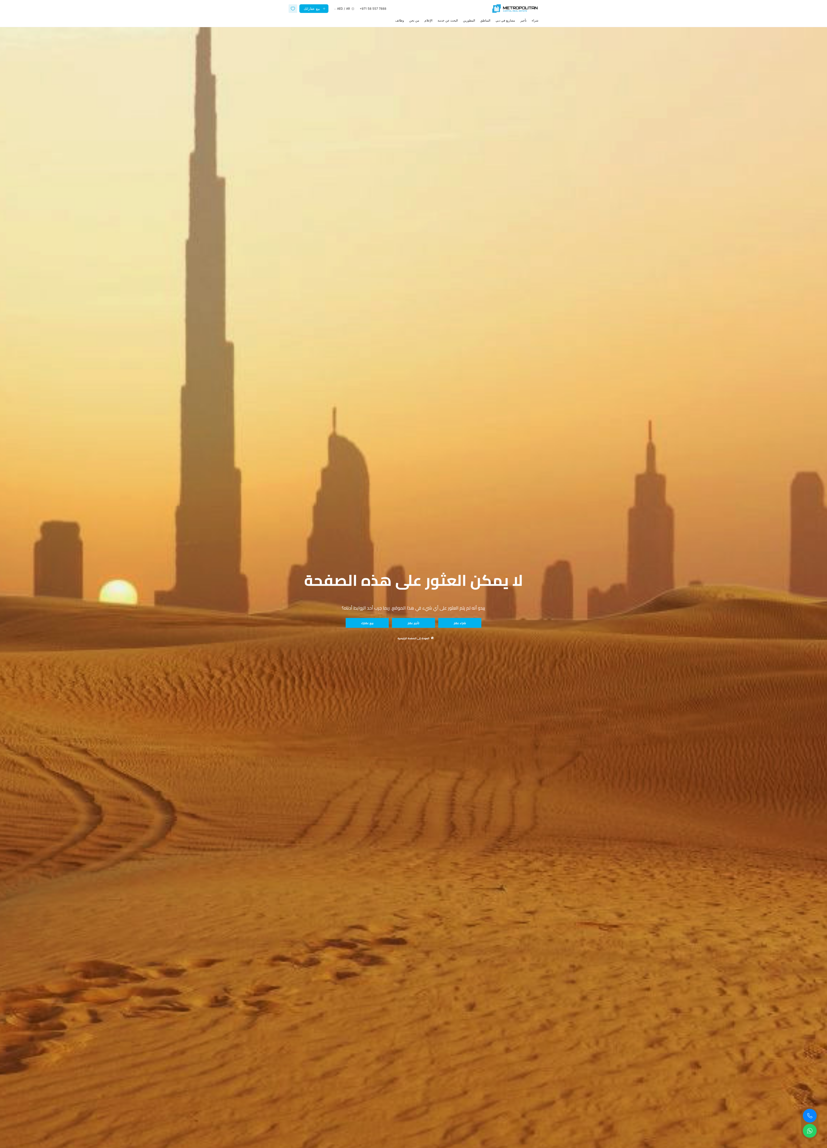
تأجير (523, 20)
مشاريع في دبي (505, 20)
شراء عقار (460, 623)
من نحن (414, 20)
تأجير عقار (413, 623)
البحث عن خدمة (448, 20)
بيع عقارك (367, 623)
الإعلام (428, 20)
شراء (535, 20)
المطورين (469, 20)
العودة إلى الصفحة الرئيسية (413, 638)
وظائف (399, 20)
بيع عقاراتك (312, 8)
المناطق (485, 20)
